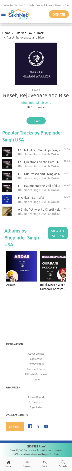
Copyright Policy (36, 369)
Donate (59, 14)
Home (6, 33)
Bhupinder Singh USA (36, 102)
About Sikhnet (36, 353)
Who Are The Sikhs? (14, 5)
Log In (36, 379)
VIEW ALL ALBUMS (58, 233)
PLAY (36, 121)
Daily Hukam (36, 5)
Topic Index (36, 407)
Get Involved (36, 401)
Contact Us (36, 358)
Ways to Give (62, 5)
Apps (49, 5)
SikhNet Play (23, 33)
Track (40, 33)
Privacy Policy (36, 363)
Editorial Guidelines (36, 374)
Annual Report (36, 397)
